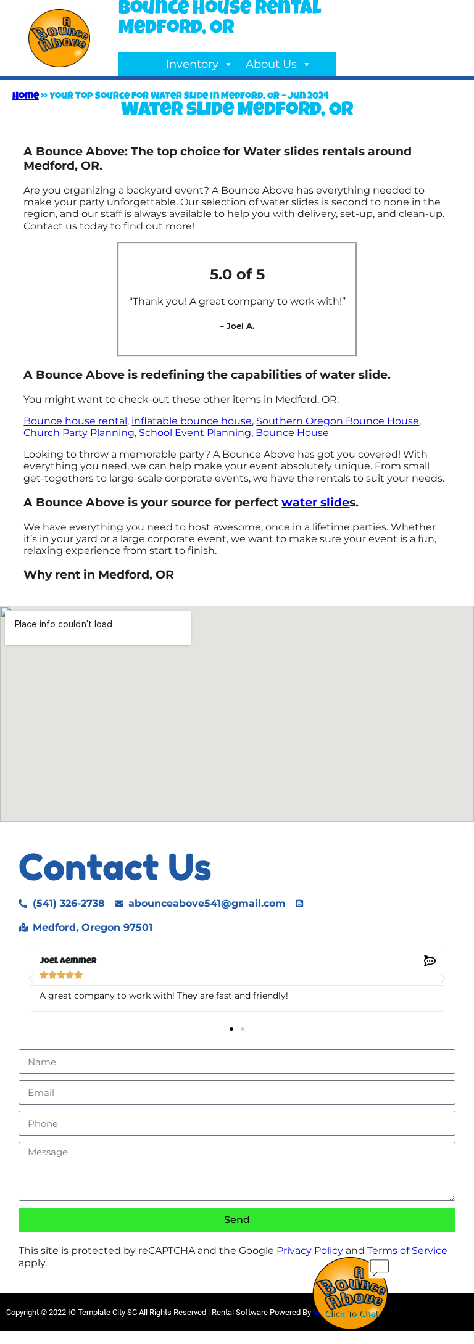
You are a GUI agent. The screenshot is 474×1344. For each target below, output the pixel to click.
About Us (271, 64)
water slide (315, 502)
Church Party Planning (79, 433)
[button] (31, 979)
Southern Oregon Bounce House (337, 421)
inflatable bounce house (191, 421)
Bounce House (292, 433)
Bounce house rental (75, 421)
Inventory (192, 64)
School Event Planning (195, 433)
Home (25, 97)
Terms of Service (407, 1250)
